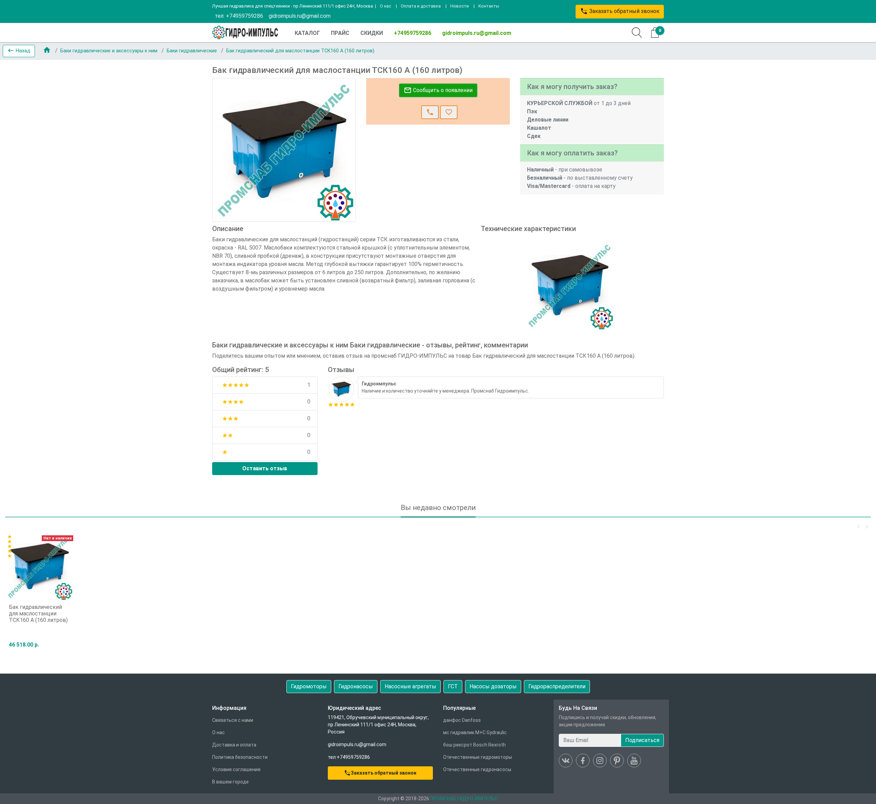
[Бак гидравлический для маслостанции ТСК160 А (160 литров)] (341, 388)
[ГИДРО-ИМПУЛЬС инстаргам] (600, 760)
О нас (385, 6)
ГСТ (453, 686)
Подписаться (642, 740)
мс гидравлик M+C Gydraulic (475, 732)
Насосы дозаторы (493, 686)
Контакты (488, 6)
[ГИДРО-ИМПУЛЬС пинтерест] (617, 760)
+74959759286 (412, 33)
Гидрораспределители (556, 686)
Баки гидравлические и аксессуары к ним (109, 51)
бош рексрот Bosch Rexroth (474, 745)
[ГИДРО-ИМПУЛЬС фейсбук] (583, 760)
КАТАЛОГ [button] (307, 33)
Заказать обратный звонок (619, 11)
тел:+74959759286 (349, 757)
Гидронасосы (355, 686)
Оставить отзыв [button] (264, 468)
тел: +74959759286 (239, 16)
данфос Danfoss (462, 720)
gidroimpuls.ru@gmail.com (300, 16)
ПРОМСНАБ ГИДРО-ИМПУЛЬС (464, 798)
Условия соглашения (236, 769)
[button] (19, 51)
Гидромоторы (309, 686)
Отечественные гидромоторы (477, 757)
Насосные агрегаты (410, 686)
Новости (459, 6)
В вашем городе (230, 781)
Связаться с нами (232, 720)
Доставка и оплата (234, 745)
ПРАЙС (340, 33)
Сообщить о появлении (438, 90)
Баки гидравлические (192, 51)
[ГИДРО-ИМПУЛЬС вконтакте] (565, 760)
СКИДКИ (371, 33)
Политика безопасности (240, 757)
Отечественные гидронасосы (477, 769)
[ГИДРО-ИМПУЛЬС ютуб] (634, 760)
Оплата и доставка (421, 6)
